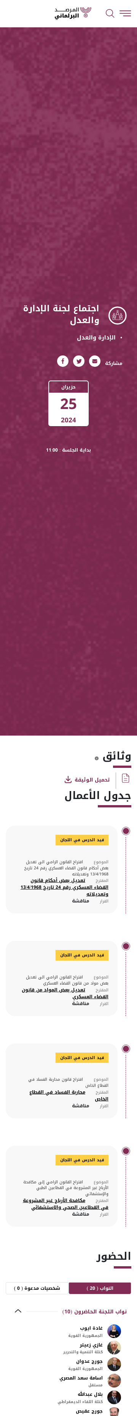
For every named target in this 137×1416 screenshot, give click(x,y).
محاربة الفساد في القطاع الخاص (68, 1095)
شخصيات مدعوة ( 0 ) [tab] (37, 1288)
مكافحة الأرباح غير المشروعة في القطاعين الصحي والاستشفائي (65, 1203)
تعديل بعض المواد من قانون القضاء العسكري (65, 993)
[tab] (68, 1311)
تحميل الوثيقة (91, 779)
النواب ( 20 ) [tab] (100, 1288)
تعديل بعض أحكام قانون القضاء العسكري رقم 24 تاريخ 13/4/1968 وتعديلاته (64, 887)
